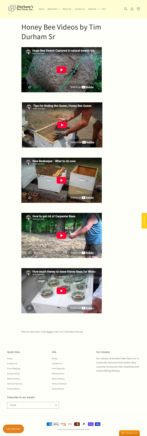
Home (10, 358)
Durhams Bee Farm (69, 429)
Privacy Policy (13, 373)
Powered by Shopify (83, 429)
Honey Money (13, 388)
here (49, 331)
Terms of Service (14, 383)
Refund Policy (13, 378)
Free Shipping (13, 368)
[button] (53, 9)
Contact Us (12, 363)
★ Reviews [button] (144, 220)
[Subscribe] (55, 405)
